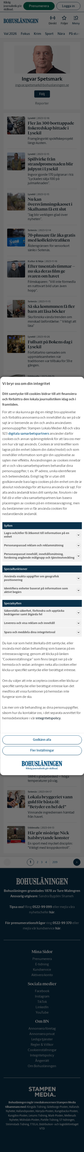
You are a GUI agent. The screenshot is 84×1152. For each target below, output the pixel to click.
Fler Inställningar (42, 750)
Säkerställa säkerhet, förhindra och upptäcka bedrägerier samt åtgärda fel (34, 612)
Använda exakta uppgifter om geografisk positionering (31, 578)
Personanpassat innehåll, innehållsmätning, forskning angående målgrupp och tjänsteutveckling (39, 555)
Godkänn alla (42, 740)
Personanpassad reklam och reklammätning (33, 545)
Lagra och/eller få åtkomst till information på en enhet (36, 534)
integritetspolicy (48, 718)
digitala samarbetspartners (28, 433)
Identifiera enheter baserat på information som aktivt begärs (36, 590)
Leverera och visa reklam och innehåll (29, 623)
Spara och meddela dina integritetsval (29, 632)
